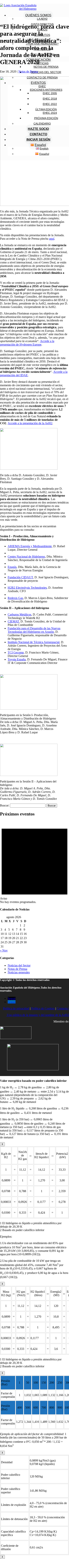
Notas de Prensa (28, 71)
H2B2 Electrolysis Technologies (27, 587)
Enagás (12, 567)
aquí (51, 238)
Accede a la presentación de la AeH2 (30, 423)
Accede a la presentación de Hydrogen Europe (27, 342)
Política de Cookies (43, 1008)
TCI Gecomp (16, 652)
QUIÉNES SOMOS (38, 15)
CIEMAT (13, 621)
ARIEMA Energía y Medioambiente (30, 546)
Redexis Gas (15, 598)
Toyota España (17, 659)
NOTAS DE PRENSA (46, 66)
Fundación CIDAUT (20, 577)
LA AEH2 (42, 18)
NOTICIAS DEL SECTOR (46, 72)
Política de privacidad (16, 1008)
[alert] (34, 862)
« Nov (4, 950)
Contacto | (63, 1008)
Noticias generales (19, 972)
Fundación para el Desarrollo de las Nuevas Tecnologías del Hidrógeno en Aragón (34, 630)
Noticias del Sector (19, 965)
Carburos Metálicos (19, 614)
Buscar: (4, 805)
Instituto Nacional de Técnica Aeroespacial (33, 642)
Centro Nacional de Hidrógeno (26, 556)
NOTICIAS (42, 63)
